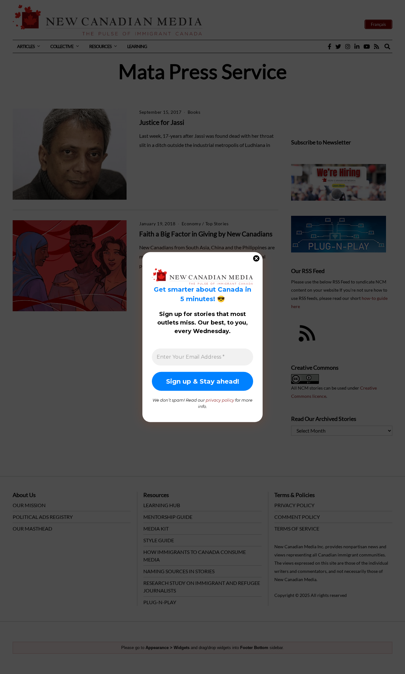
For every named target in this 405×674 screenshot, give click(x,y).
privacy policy (220, 400)
